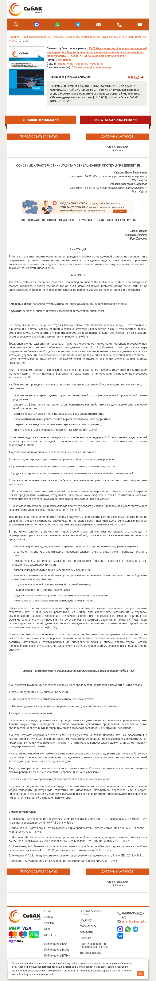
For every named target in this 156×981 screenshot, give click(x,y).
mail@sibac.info (134, 921)
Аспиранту (86, 931)
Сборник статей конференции (91, 67)
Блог (47, 928)
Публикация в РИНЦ (56, 949)
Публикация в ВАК (56, 943)
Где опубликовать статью (91, 913)
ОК (140, 973)
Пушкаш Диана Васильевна (130, 172)
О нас (47, 911)
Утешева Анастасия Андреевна (128, 183)
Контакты (50, 934)
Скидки (48, 917)
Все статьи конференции (115, 120)
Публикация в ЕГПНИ (57, 955)
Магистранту (88, 926)
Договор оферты (90, 952)
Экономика (63, 59)
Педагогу (86, 937)
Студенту (86, 920)
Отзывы (49, 922)
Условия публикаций (40, 120)
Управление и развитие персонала (80, 63)
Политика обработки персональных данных (94, 945)
